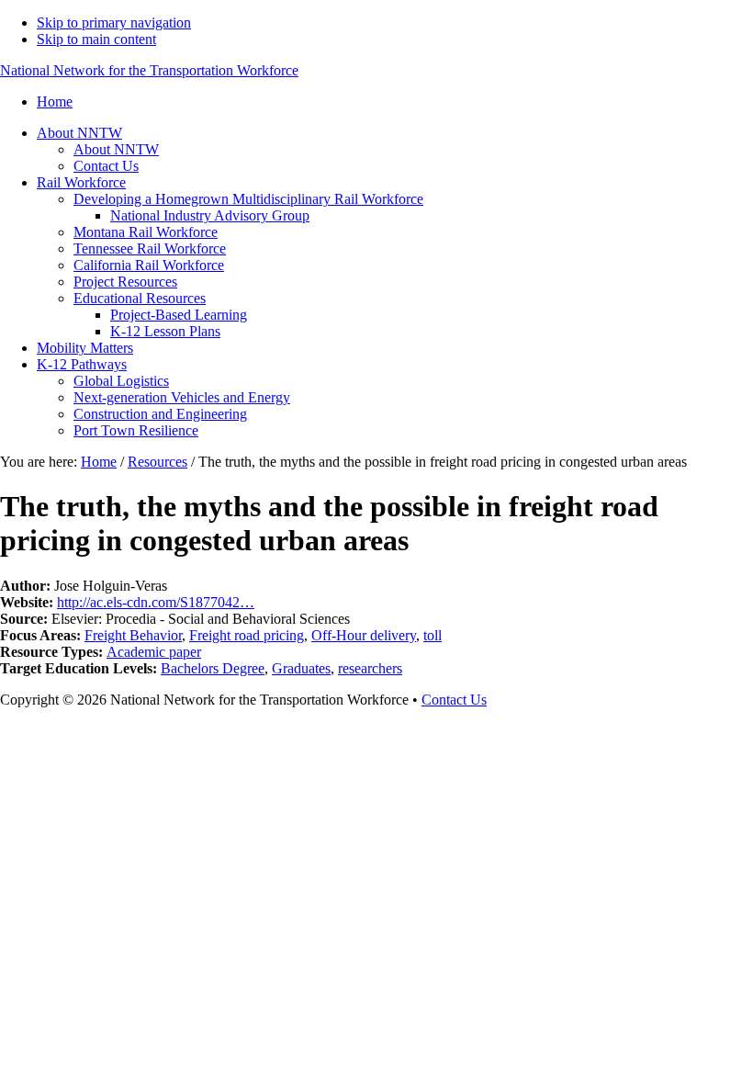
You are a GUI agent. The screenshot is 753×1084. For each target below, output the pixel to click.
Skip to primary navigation (114, 22)
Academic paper (154, 652)
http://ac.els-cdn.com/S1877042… (155, 602)
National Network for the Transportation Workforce (149, 70)
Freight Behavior (133, 635)
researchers (370, 668)
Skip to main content (96, 39)
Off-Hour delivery (363, 635)
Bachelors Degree (212, 668)
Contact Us (454, 699)
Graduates (301, 668)
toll (432, 635)
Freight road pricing (246, 635)
